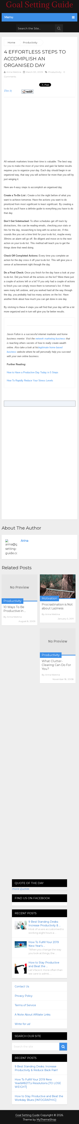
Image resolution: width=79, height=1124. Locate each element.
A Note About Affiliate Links (32, 1014)
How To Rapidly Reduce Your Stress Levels (30, 380)
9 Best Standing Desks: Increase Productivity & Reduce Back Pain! (36, 1068)
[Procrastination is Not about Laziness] (58, 586)
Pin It (8, 91)
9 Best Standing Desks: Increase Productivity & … (44, 923)
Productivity (55, 72)
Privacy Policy (24, 995)
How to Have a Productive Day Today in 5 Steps (32, 372)
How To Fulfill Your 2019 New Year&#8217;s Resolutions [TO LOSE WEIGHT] (38, 1083)
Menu (8, 17)
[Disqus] (40, 737)
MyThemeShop (46, 1119)
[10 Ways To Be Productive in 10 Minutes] (19, 587)
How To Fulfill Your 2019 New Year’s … (43, 943)
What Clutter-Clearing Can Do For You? (56, 665)
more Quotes (20, 888)
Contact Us (22, 986)
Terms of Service (25, 1005)
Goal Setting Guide (27, 1115)
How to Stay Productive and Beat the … (43, 964)
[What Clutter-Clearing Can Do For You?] (58, 641)
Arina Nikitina (13, 72)
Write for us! (22, 1024)
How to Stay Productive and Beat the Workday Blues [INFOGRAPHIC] (39, 1098)
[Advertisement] (35, 123)
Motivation (49, 598)
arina (24, 540)
